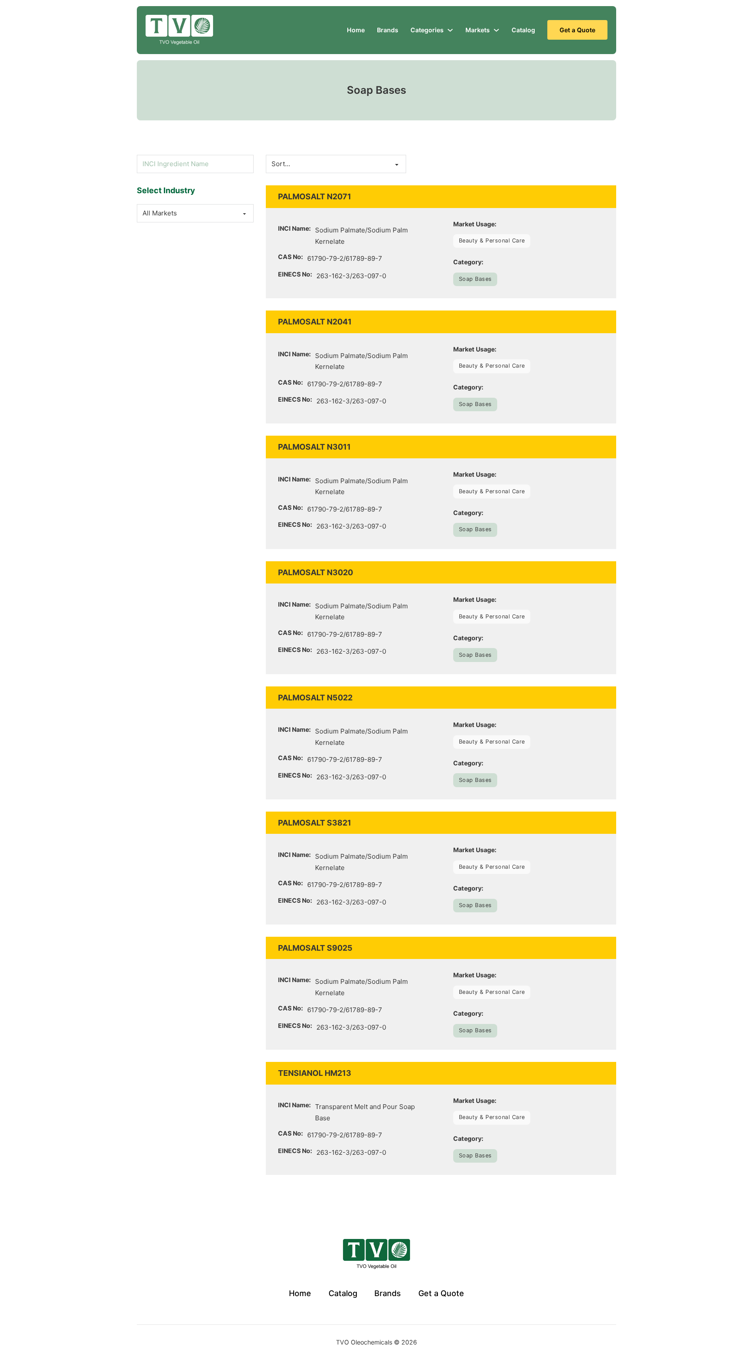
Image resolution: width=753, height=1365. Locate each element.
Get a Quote (577, 30)
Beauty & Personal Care (492, 240)
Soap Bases (475, 279)
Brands (387, 30)
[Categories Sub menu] (450, 30)
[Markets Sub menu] (496, 30)
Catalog (523, 30)
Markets (477, 30)
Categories (427, 30)
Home (356, 30)
